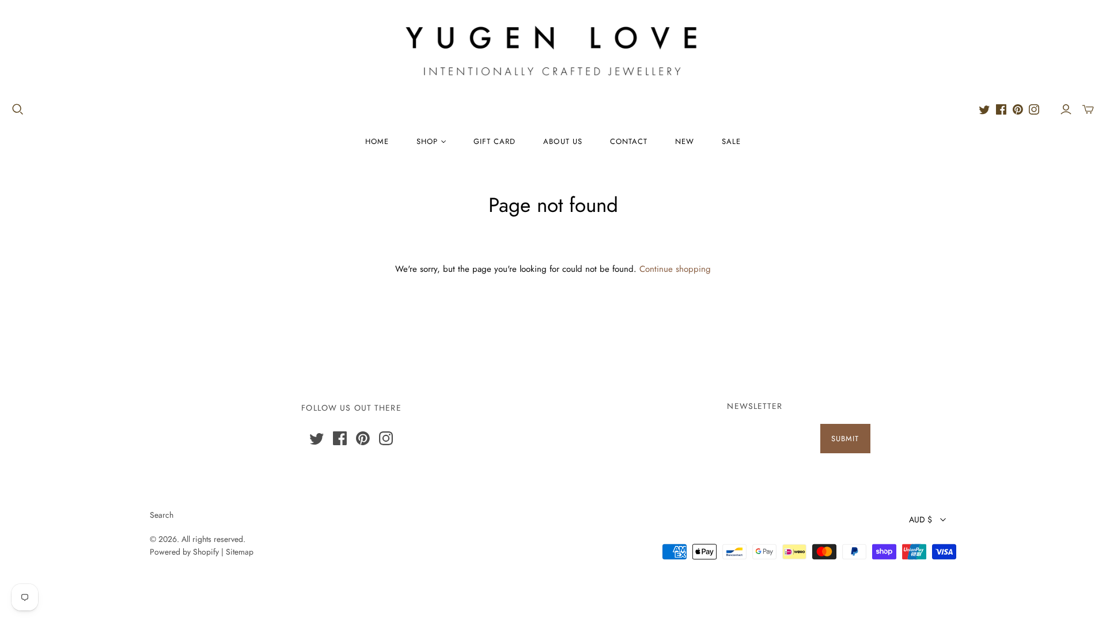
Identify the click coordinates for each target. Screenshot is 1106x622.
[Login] (1066, 109)
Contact (628, 141)
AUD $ (920, 519)
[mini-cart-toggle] (1088, 109)
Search (161, 515)
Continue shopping (675, 269)
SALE (731, 141)
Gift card (495, 141)
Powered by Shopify (184, 551)
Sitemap (239, 551)
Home (377, 141)
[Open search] (18, 109)
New (684, 141)
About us (562, 141)
